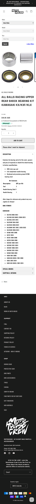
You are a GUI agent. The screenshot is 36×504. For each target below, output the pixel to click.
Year (3, 36)
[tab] (18, 154)
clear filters (30, 44)
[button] (4, 11)
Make (3, 20)
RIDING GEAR (8, 364)
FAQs (5, 324)
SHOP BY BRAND (9, 392)
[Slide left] (13, 87)
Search (5, 44)
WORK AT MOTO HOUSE (10, 311)
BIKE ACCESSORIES (9, 378)
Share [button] (5, 282)
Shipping (10, 126)
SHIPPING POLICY (9, 333)
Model (3, 28)
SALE (5, 410)
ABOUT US (7, 302)
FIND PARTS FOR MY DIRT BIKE (13, 396)
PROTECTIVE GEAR (9, 369)
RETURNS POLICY (9, 338)
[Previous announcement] (4, 3)
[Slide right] (22, 87)
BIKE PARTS (7, 373)
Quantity (4, 129)
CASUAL (6, 387)
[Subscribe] (30, 472)
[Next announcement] (32, 3)
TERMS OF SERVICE (9, 347)
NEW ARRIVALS (8, 405)
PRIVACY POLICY (9, 342)
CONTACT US (7, 328)
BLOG (5, 307)
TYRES (6, 382)
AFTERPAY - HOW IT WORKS (12, 351)
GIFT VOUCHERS (9, 401)
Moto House (20, 500)
